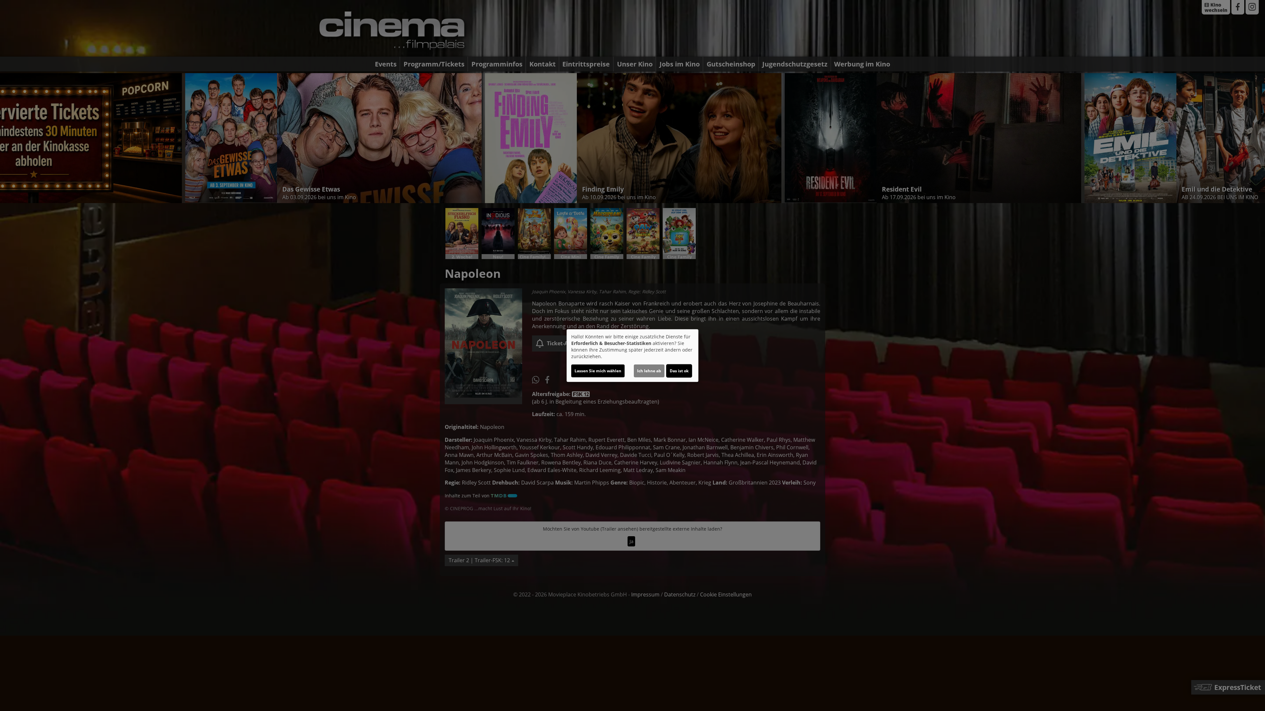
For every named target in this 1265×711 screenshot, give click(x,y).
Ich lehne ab (649, 371)
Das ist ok (679, 371)
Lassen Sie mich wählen (598, 371)
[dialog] (632, 355)
